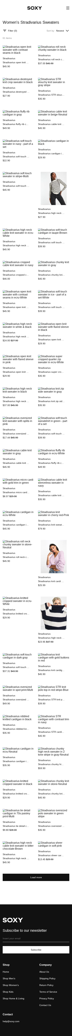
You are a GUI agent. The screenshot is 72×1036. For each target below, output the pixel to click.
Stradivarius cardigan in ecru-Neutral (16, 761)
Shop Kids (8, 991)
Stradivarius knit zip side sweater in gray (51, 401)
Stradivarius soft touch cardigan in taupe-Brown (51, 242)
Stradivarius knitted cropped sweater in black (16, 793)
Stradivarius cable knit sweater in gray (16, 463)
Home (6, 971)
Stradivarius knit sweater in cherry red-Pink (51, 524)
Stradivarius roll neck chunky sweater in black (51, 59)
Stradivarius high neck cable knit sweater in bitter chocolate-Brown (16, 858)
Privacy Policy (46, 998)
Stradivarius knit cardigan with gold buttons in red (51, 670)
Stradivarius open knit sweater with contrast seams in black (16, 62)
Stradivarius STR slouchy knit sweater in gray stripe (51, 94)
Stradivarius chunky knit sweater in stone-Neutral (51, 793)
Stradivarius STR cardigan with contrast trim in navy (51, 732)
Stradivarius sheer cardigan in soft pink (51, 855)
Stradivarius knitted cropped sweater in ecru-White (16, 613)
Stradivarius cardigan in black (51, 153)
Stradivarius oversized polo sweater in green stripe (51, 826)
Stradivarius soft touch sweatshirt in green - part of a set (51, 433)
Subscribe (36, 949)
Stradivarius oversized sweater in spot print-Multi (16, 699)
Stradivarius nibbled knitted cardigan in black (16, 729)
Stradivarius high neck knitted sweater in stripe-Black (51, 637)
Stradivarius (9, 58)
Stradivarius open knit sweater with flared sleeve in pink (16, 372)
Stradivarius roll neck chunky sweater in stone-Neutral (16, 557)
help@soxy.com (11, 1021)
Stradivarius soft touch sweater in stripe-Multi (16, 186)
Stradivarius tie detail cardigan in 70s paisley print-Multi (16, 826)
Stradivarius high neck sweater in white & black (16, 336)
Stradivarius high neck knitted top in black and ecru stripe (51, 213)
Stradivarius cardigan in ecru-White (16, 524)
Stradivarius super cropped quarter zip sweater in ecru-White (51, 372)
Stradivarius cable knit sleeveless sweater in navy (51, 495)
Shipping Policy (47, 978)
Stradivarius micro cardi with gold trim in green (16, 492)
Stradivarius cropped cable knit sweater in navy (16, 274)
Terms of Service (48, 991)
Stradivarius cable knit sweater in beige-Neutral (51, 124)
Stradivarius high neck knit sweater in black (16, 401)
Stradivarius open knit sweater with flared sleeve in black (51, 339)
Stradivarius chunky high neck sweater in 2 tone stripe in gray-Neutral (51, 764)
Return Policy (46, 985)
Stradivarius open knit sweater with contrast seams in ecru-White (16, 307)
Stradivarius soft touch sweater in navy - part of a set (16, 156)
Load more (36, 877)
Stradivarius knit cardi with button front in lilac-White (51, 581)
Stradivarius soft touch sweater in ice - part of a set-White (51, 307)
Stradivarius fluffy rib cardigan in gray (16, 124)
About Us (44, 971)
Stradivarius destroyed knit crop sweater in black (16, 91)
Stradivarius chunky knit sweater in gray (51, 274)
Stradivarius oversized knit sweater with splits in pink (16, 433)
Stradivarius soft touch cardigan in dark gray (16, 667)
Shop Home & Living (13, 998)
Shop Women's (11, 985)
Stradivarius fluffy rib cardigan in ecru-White (51, 463)
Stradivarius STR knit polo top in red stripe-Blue (51, 699)
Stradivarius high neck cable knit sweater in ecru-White (16, 245)
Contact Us (45, 1005)
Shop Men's (9, 978)
